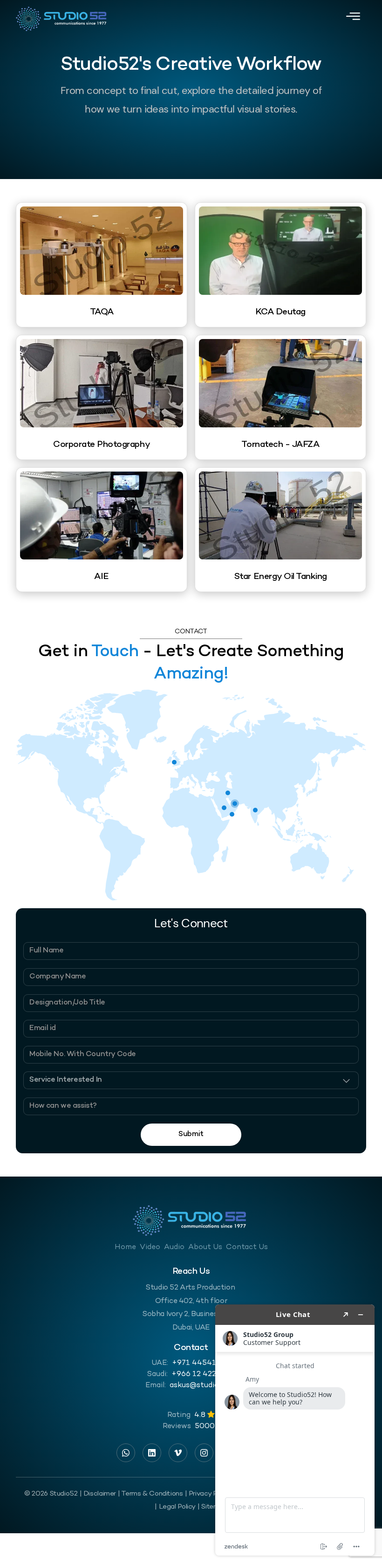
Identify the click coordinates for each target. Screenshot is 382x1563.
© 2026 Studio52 (50, 1493)
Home (125, 1247)
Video (150, 1247)
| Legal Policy (175, 1506)
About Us (205, 1247)
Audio (174, 1247)
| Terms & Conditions (150, 1493)
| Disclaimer (98, 1493)
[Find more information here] (295, 1430)
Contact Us (247, 1247)
